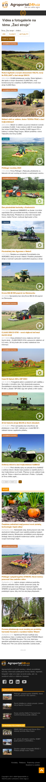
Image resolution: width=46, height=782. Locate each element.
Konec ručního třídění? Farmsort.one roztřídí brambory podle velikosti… (27, 714)
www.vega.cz (24, 779)
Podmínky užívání (33, 762)
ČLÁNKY (12, 34)
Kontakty (14, 762)
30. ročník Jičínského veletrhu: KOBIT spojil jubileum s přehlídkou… (27, 740)
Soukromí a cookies (33, 765)
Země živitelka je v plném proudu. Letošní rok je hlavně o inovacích (28, 704)
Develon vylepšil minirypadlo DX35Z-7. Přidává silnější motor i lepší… (27, 749)
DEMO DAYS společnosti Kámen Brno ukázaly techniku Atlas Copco (27, 730)
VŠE (4, 34)
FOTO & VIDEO (8, 39)
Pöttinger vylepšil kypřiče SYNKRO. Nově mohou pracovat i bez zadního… (28, 694)
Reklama (22, 762)
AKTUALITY (23, 34)
